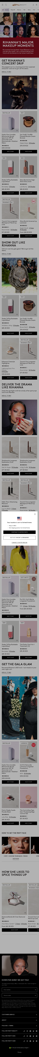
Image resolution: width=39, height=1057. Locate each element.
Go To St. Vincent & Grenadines (19, 537)
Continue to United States (19, 532)
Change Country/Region (19, 542)
